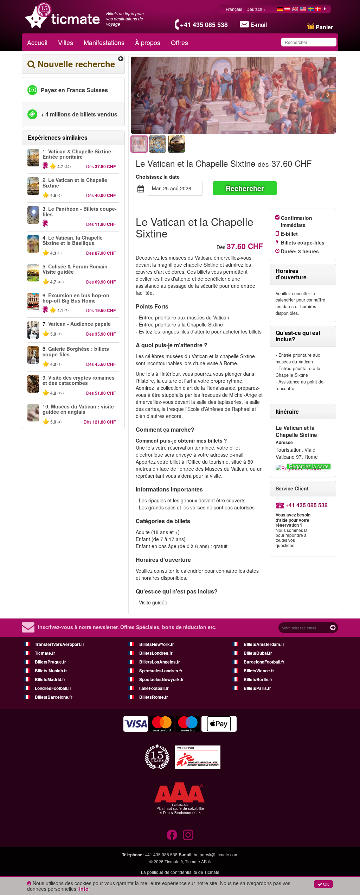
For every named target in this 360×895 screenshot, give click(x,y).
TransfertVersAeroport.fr (59, 644)
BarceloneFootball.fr (264, 662)
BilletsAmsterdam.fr (264, 644)
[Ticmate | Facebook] (172, 835)
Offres (179, 42)
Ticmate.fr (45, 653)
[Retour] (176, 95)
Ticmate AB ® (198, 861)
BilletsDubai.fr (258, 653)
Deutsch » (256, 9)
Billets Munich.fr (51, 670)
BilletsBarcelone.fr (53, 697)
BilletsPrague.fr (50, 662)
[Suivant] (290, 95)
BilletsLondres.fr (156, 653)
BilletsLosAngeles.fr (159, 662)
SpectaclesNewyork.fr (161, 679)
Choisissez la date (158, 176)
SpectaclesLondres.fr (160, 670)
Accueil (37, 42)
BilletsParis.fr (257, 688)
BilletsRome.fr (153, 697)
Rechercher (245, 188)
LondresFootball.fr (53, 688)
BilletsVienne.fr (259, 670)
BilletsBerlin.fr (258, 679)
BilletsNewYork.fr (156, 644)
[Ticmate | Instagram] (188, 835)
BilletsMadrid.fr (50, 679)
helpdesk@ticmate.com (216, 854)
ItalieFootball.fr (154, 688)
